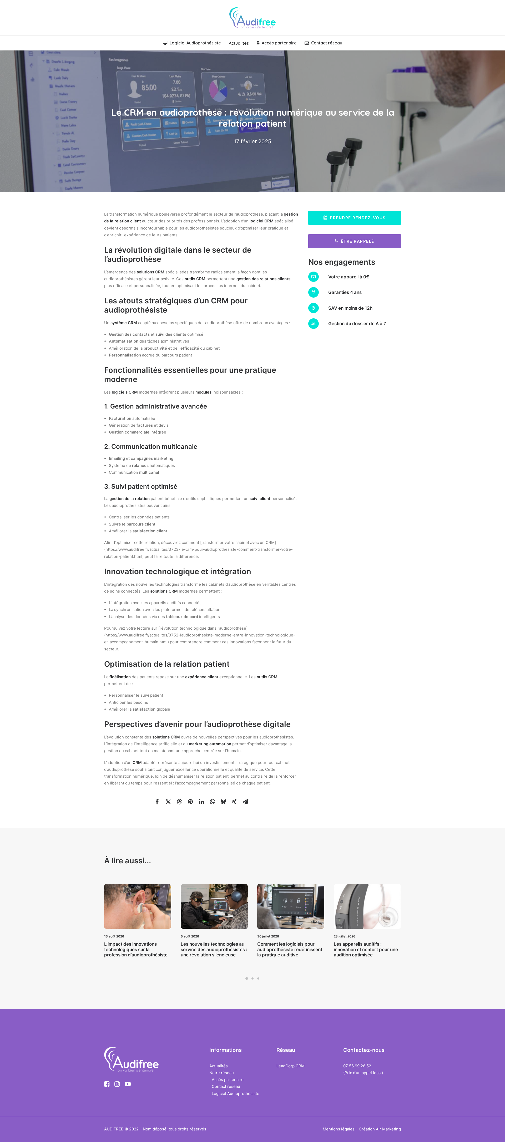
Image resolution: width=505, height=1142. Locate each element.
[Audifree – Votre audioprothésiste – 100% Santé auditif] (252, 17)
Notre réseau (221, 1072)
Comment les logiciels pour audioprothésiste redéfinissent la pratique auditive (217, 949)
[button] (157, 801)
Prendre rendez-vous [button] (358, 217)
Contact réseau (326, 42)
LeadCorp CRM (290, 1065)
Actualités (239, 43)
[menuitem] (193, 43)
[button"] (107, 1085)
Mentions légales (339, 1128)
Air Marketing (388, 1128)
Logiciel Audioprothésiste (195, 42)
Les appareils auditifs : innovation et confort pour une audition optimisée (293, 949)
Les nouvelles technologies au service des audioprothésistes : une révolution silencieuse (141, 949)
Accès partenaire (279, 42)
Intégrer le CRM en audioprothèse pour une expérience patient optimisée (369, 949)
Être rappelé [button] (357, 241)
